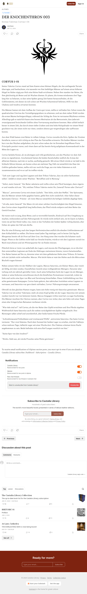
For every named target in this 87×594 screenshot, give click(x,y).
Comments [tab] (7, 455)
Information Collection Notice (43, 421)
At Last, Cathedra (10, 524)
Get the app (54, 583)
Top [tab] (4, 489)
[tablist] (11, 455)
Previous (10, 438)
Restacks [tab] (16, 455)
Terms (49, 578)
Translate (7, 13)
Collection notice (59, 578)
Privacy (43, 578)
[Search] (83, 489)
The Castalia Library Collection (17, 495)
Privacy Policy (60, 421)
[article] (43, 499)
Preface (5, 512)
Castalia (10, 26)
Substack (32, 589)
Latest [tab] (10, 489)
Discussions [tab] (19, 489)
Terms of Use (54, 419)
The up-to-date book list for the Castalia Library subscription (25, 498)
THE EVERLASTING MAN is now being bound (19, 527)
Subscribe (71, 4)
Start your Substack (37, 583)
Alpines (5, 9)
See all (6, 538)
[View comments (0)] (12, 33)
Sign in (81, 4)
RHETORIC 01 (8, 509)
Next (78, 438)
